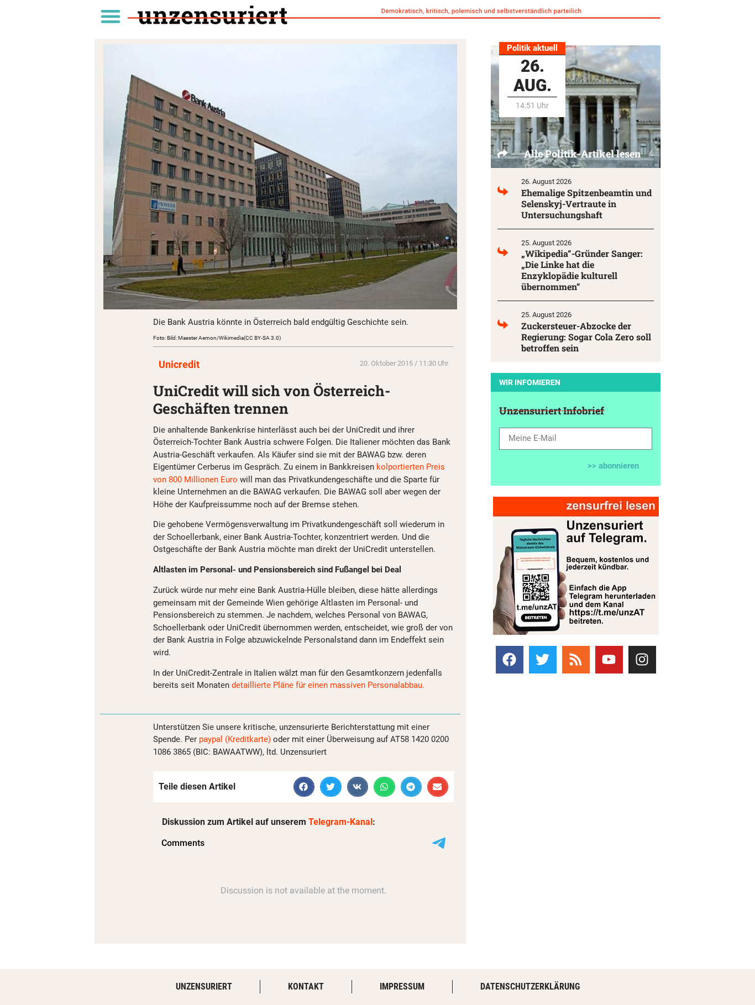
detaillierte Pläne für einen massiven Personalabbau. (329, 685)
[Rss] (576, 659)
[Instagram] (642, 659)
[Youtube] (609, 659)
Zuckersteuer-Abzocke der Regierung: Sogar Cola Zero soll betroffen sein (586, 337)
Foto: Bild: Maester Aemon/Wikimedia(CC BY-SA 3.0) (217, 338)
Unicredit (179, 364)
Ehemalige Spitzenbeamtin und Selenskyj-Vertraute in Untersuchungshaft (586, 203)
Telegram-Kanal (340, 822)
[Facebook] (509, 659)
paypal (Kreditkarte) (235, 739)
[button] (110, 15)
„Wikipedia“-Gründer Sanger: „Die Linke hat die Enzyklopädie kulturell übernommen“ (582, 270)
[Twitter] (543, 659)
